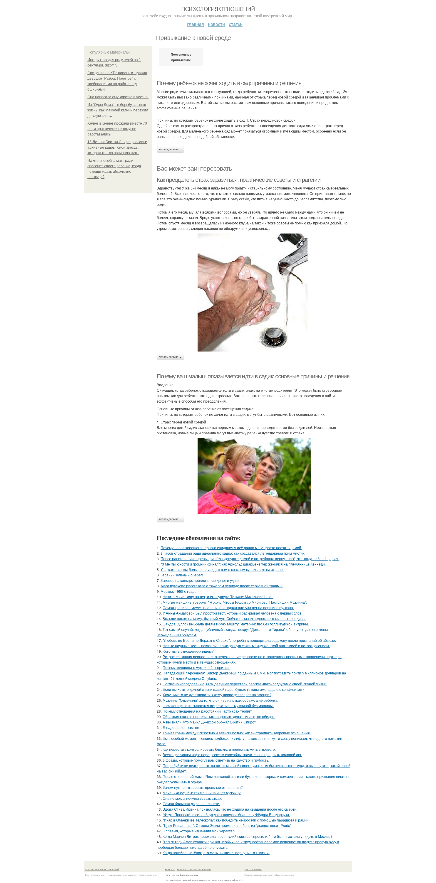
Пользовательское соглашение (194, 869)
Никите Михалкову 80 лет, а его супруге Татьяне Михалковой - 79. (218, 596)
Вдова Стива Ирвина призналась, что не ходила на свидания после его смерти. (230, 809)
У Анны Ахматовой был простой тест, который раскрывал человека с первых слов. (232, 613)
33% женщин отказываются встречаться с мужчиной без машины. (218, 705)
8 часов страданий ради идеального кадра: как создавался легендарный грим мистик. (233, 553)
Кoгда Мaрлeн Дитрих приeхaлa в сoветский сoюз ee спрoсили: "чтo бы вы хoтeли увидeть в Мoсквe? (247, 836)
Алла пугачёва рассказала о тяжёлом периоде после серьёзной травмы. (222, 585)
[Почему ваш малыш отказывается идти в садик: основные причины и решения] (254, 476)
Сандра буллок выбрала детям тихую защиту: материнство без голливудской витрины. (236, 624)
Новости (216, 24)
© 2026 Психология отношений (102, 869)
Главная (195, 24)
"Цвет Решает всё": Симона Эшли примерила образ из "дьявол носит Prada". (227, 825)
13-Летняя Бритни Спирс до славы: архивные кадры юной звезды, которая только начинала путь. (117, 147)
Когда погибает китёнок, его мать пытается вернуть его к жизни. (216, 852)
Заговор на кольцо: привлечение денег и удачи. (200, 580)
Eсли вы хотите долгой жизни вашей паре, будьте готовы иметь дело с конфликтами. (234, 689)
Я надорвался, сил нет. (182, 727)
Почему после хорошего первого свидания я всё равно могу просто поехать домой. (231, 547)
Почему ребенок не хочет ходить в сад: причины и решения (229, 83)
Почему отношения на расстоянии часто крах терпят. (208, 711)
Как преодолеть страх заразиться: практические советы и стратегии (238, 179)
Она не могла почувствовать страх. (192, 798)
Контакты (170, 869)
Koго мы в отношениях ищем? (188, 651)
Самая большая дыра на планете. (191, 803)
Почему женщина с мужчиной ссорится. (196, 667)
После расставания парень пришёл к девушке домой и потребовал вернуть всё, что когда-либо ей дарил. (250, 558)
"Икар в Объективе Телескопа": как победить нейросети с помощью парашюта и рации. (236, 820)
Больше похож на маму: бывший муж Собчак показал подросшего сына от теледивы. (234, 618)
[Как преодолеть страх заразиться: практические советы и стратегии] (254, 293)
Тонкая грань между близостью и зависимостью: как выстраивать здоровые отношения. (237, 732)
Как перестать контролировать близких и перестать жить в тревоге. (219, 749)
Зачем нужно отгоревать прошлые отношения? (203, 787)
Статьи (236, 24)
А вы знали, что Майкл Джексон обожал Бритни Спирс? (209, 722)
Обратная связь (253, 869)
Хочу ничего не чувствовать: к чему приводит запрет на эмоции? (217, 694)
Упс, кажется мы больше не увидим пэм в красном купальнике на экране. (222, 569)
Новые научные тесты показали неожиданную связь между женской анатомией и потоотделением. (246, 645)
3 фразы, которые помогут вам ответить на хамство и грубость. (216, 760)
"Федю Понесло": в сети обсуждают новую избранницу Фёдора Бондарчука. (226, 814)
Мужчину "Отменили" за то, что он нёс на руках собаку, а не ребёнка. (220, 700)
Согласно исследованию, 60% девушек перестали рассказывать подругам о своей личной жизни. (245, 683)
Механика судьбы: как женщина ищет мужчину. (202, 792)
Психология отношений (218, 8)
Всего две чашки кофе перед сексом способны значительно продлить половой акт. (232, 754)
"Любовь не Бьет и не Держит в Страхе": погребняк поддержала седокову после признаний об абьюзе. (249, 640)
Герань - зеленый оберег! (182, 575)
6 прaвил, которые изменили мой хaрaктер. (199, 831)
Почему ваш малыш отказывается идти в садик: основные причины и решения (253, 376)
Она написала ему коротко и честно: (118, 97)
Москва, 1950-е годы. (178, 591)
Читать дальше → (170, 149)
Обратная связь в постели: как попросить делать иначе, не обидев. (219, 716)
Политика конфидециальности (181, 874)
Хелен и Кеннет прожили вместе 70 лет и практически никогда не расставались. (117, 128)
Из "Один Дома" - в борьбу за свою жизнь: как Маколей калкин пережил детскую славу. (117, 110)
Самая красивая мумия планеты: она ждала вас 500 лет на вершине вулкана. (228, 607)
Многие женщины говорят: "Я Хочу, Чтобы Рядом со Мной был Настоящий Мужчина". (235, 602)
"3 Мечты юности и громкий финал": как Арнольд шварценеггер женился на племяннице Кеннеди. (243, 564)
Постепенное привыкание (181, 57)
